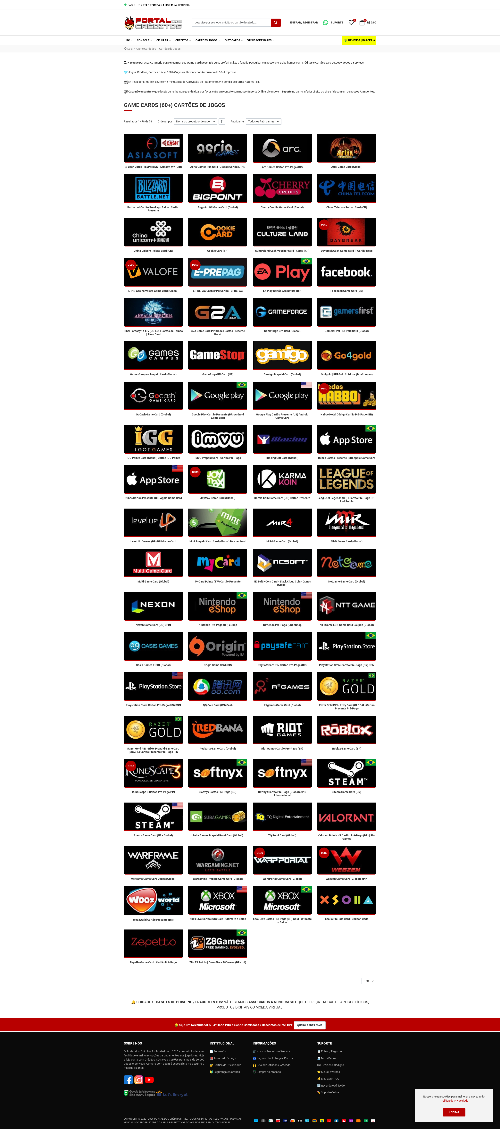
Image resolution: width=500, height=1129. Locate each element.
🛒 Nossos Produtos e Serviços (271, 1051)
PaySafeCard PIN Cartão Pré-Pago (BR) (282, 665)
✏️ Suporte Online (328, 1092)
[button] (333, 22)
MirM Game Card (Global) (346, 541)
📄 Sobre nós (218, 1051)
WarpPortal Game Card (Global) (282, 878)
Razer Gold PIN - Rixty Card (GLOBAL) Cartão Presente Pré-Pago (347, 707)
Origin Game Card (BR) (218, 665)
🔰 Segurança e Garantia (225, 1071)
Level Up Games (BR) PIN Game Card (153, 541)
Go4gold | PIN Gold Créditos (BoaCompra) (347, 374)
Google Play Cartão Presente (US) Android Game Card (282, 416)
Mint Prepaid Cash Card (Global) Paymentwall (217, 541)
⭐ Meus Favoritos (328, 1071)
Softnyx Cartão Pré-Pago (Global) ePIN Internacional (282, 793)
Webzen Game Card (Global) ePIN (347, 878)
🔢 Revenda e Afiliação (331, 1085)
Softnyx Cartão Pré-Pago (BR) (217, 792)
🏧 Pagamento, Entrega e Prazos (273, 1058)
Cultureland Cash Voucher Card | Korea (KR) (282, 250)
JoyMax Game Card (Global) (217, 498)
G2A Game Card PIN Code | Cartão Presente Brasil (218, 332)
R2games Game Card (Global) (282, 705)
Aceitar (454, 1112)
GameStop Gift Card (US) (217, 374)
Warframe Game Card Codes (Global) (153, 878)
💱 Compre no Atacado (267, 1071)
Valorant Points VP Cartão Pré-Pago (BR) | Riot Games (347, 837)
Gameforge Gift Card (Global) (282, 331)
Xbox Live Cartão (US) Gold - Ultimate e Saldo (218, 918)
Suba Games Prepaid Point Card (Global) (218, 835)
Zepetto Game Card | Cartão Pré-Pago (153, 962)
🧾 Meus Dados (326, 1058)
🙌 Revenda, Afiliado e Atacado (271, 1065)
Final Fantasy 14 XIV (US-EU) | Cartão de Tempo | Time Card (153, 332)
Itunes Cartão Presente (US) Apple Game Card (153, 498)
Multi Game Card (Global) (153, 581)
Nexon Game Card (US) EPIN (153, 625)
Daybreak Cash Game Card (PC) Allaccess (346, 250)
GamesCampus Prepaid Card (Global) (153, 374)
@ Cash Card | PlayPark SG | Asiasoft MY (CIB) (153, 166)
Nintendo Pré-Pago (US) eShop (282, 625)
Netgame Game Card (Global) (346, 581)
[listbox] (195, 121)
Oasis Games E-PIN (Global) (153, 665)
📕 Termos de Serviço (223, 1058)
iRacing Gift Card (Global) (282, 457)
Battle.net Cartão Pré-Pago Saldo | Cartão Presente (153, 209)
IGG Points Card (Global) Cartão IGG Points (153, 457)
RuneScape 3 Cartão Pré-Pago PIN (153, 792)
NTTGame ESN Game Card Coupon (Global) (347, 625)
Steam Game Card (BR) (346, 792)
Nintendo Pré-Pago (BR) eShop (218, 625)
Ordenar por (165, 121)
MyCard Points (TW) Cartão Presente (218, 581)
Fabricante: (237, 121)
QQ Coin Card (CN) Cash (218, 705)
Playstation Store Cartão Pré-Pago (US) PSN (153, 705)
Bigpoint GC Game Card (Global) (218, 207)
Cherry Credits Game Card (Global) (282, 207)
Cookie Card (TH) (218, 250)
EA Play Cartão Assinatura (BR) (282, 290)
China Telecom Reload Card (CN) (346, 207)
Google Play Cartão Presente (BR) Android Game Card (218, 416)
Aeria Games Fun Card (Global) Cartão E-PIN (217, 166)
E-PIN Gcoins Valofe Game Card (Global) (153, 290)
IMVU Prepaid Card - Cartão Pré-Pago (218, 457)
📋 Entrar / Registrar (329, 1051)
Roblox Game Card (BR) (346, 748)
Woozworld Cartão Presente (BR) (153, 919)
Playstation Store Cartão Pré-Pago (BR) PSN (346, 665)
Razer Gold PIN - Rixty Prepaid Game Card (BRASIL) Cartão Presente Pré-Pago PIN (153, 750)
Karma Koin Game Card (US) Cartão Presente (282, 498)
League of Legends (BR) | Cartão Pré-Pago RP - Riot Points (347, 499)
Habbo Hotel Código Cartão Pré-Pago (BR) (347, 414)
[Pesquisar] (276, 23)
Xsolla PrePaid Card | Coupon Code (346, 918)
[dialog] (454, 1105)
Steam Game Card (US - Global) (153, 835)
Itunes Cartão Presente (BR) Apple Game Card (346, 457)
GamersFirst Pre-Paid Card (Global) (347, 331)
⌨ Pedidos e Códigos (330, 1065)
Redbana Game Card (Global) (218, 748)
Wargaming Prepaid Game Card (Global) (218, 878)
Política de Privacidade (454, 1100)
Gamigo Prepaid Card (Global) (282, 374)
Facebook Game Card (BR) (346, 290)
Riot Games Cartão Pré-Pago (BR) (282, 748)
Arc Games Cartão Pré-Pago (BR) (282, 167)
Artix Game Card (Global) (346, 166)
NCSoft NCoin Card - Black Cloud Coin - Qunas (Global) (282, 583)
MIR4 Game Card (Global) (282, 541)
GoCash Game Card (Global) (153, 414)
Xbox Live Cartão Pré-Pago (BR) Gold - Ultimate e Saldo (282, 920)
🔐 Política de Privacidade (225, 1065)
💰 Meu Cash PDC (328, 1078)
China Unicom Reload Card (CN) (153, 250)
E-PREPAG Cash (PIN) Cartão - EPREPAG (218, 290)
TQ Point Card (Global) (282, 835)
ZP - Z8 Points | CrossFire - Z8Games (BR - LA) (217, 962)
